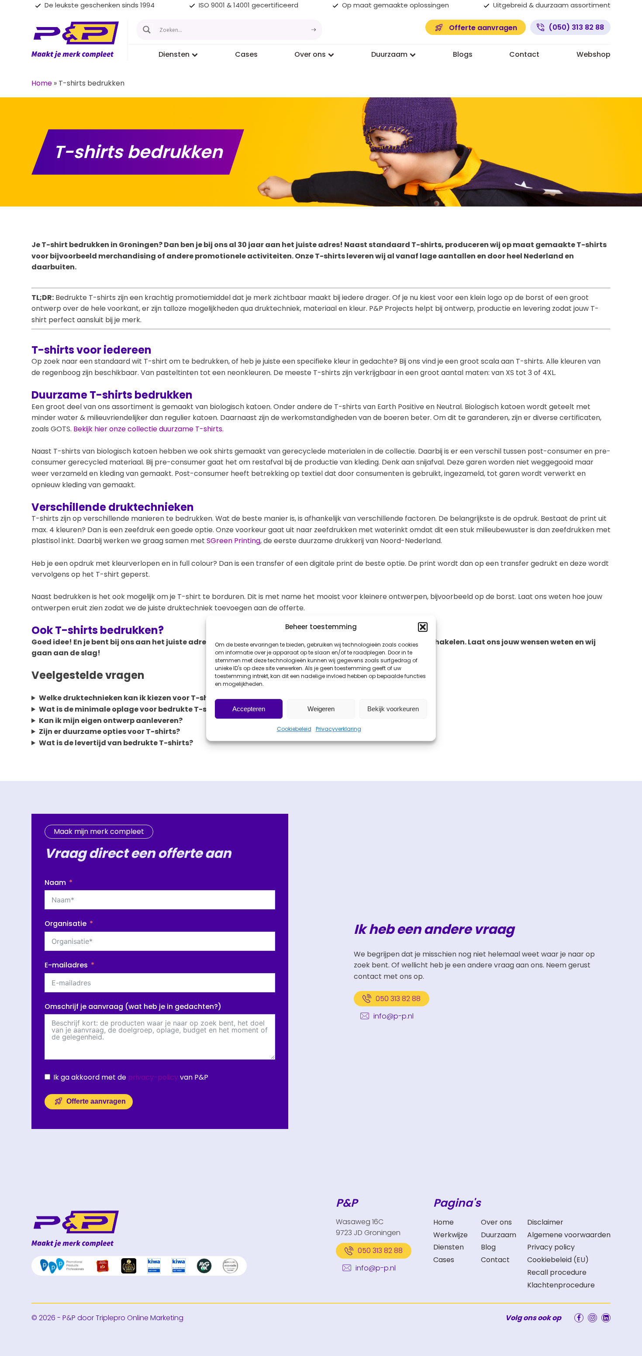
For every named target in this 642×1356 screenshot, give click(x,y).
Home (41, 83)
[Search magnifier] (147, 30)
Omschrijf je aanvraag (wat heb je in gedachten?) (133, 1007)
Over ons (310, 54)
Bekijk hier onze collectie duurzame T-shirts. (148, 429)
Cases (246, 54)
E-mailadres (66, 965)
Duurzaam (389, 54)
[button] (422, 627)
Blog (488, 1247)
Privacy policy (551, 1247)
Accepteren (248, 708)
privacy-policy (153, 1077)
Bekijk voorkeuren (393, 708)
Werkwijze (450, 1235)
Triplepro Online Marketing (139, 1318)
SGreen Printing (233, 541)
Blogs (463, 54)
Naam (55, 883)
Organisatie (65, 924)
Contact (524, 54)
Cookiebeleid (294, 729)
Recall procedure (557, 1272)
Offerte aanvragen (96, 1101)
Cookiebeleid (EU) (558, 1260)
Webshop (593, 54)
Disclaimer (545, 1222)
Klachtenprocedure (561, 1285)
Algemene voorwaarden (569, 1235)
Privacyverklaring (338, 729)
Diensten (174, 54)
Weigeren (321, 708)
